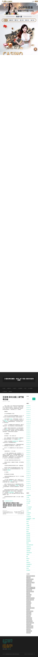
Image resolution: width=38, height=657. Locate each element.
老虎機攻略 (28, 570)
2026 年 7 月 (28, 407)
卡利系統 (6, 639)
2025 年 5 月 (28, 411)
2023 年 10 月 (28, 423)
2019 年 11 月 (28, 465)
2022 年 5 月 (28, 446)
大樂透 (5, 420)
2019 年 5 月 (28, 473)
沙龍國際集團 (10, 505)
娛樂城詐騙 (28, 604)
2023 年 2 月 (28, 438)
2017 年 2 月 (28, 481)
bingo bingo (28, 499)
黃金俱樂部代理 (15, 441)
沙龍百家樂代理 (19, 505)
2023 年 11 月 (28, 421)
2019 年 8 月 (28, 467)
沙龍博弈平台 (9, 388)
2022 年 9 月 (28, 444)
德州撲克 (10, 419)
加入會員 (4, 388)
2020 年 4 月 (28, 456)
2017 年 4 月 (28, 477)
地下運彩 (27, 527)
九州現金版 (28, 591)
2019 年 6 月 (28, 471)
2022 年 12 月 (28, 442)
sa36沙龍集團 (30, 388)
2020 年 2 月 (28, 460)
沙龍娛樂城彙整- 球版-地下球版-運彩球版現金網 (19, 379)
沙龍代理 (14, 504)
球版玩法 (27, 558)
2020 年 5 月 (28, 454)
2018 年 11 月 (28, 475)
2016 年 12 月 (28, 485)
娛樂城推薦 (28, 535)
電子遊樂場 (28, 632)
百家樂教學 (31, 622)
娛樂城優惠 (28, 533)
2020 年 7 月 (28, 450)
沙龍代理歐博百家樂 (19, 504)
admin (9, 401)
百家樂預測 (28, 566)
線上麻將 (28, 627)
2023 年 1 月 (28, 440)
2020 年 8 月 (28, 448)
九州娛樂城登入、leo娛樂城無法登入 (30, 588)
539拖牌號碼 (28, 495)
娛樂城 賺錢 (28, 606)
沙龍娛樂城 (10, 391)
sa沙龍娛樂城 (20, 388)
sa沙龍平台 (14, 388)
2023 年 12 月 (28, 419)
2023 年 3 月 (28, 436)
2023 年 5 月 (28, 432)
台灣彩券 (19, 439)
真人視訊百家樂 (11, 492)
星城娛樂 (8, 470)
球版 (27, 556)
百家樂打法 (28, 562)
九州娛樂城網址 (29, 589)
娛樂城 (27, 531)
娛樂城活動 (28, 537)
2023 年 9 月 (28, 425)
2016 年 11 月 (28, 487)
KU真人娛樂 (28, 501)
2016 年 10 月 (28, 489)
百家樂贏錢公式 (29, 564)
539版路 (27, 497)
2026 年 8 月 (28, 405)
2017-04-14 (5, 401)
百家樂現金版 (29, 624)
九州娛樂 (16, 485)
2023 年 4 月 (28, 434)
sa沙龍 (25, 388)
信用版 (27, 523)
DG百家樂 (8, 640)
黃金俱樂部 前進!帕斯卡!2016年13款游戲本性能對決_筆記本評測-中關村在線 (8, 512)
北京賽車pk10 (29, 594)
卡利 (3, 639)
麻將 (7, 429)
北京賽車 (27, 525)
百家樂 (6, 421)
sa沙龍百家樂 (5, 391)
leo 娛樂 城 (28, 503)
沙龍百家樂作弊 (29, 619)
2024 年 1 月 (28, 417)
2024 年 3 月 (28, 415)
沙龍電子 (4, 507)
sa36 (32, 579)
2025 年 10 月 (28, 409)
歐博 (9, 639)
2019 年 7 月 (28, 469)
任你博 (27, 521)
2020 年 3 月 (28, 458)
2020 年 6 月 (28, 452)
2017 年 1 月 (28, 483)
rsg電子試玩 (28, 579)
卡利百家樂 (28, 596)
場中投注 (27, 529)
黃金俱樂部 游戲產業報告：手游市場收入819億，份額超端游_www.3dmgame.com (19, 512)
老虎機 (27, 568)
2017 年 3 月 (28, 479)
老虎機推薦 (28, 629)
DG (5, 640)
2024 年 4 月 (28, 413)
